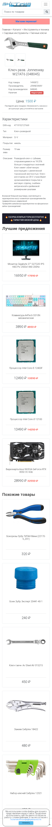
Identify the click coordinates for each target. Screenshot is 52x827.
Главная (6, 29)
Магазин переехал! (26, 21)
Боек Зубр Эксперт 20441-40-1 (26, 601)
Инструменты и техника (36, 29)
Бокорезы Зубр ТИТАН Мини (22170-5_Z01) (25, 537)
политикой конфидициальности (25, 819)
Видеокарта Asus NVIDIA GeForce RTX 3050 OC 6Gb (26, 470)
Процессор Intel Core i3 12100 (26, 419)
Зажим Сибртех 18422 (26, 729)
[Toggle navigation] (46, 4)
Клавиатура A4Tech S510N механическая (26, 316)
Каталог (17, 29)
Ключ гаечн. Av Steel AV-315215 (26, 665)
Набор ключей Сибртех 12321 (26, 793)
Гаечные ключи (39, 33)
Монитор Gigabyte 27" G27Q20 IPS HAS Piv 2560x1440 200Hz (26, 265)
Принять (26, 823)
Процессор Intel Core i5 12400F (26, 368)
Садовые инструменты (16, 33)
